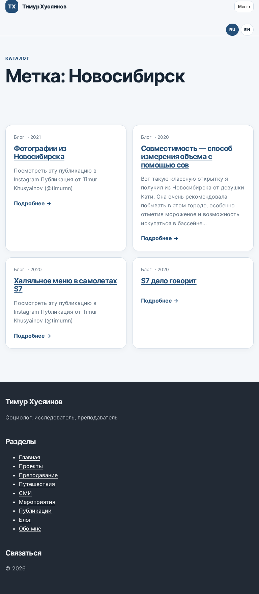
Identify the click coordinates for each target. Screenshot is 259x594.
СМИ (25, 493)
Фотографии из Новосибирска (40, 152)
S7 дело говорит (169, 280)
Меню (244, 6)
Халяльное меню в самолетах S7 (65, 284)
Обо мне (30, 528)
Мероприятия (37, 501)
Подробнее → (32, 203)
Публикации (35, 510)
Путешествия (37, 484)
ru (232, 29)
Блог (25, 519)
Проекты (31, 466)
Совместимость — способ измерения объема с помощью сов (186, 156)
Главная (29, 457)
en (247, 29)
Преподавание (38, 475)
